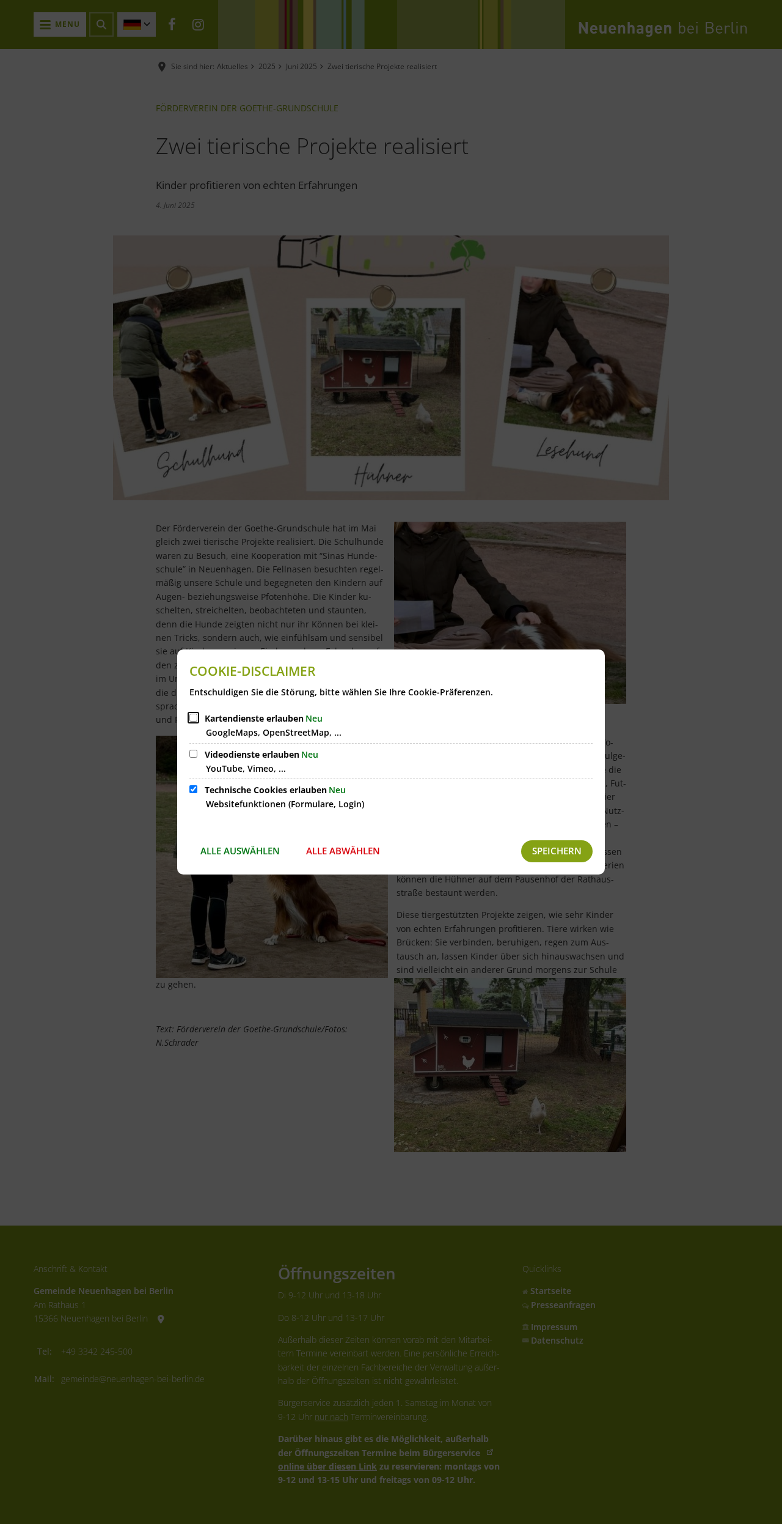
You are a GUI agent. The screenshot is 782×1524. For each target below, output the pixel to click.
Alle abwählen (343, 851)
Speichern (557, 851)
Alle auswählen (240, 851)
